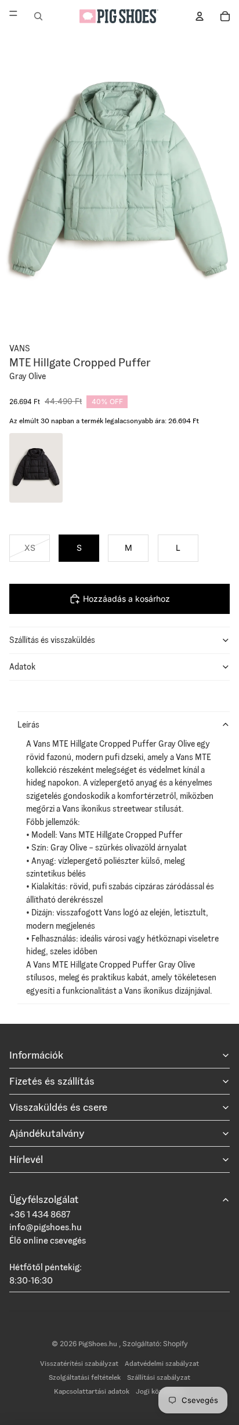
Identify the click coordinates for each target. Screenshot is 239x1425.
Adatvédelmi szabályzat (162, 1363)
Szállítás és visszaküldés (52, 640)
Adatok (22, 666)
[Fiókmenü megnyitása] (199, 16)
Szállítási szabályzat (158, 1377)
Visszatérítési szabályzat (79, 1363)
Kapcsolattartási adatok (91, 1391)
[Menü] (13, 16)
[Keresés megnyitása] (38, 16)
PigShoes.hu (98, 1343)
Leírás (28, 724)
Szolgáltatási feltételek (85, 1377)
